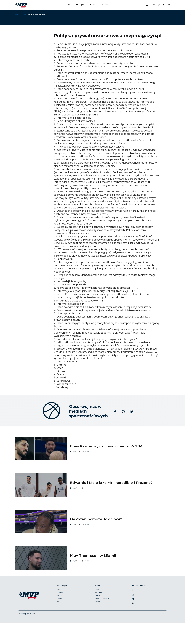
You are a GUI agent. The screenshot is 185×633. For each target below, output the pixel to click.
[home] (21, 5)
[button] (147, 5)
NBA (68, 5)
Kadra (92, 5)
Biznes (105, 5)
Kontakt (98, 601)
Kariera (97, 595)
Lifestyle (80, 5)
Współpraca (99, 592)
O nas (97, 589)
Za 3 (58, 601)
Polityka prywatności (102, 598)
